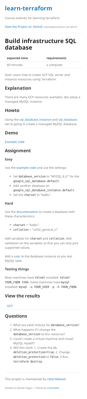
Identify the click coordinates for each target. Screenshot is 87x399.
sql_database (67, 119)
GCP (10, 306)
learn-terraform (28, 8)
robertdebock (56, 379)
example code (26, 168)
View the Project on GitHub (41, 27)
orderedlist (53, 387)
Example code (14, 142)
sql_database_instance (35, 119)
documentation (27, 212)
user (17, 256)
